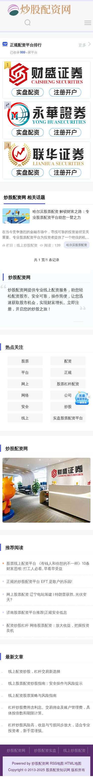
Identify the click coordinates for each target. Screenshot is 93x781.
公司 (68, 395)
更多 (82, 45)
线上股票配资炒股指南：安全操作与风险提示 (45, 683)
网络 (25, 395)
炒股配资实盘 (45, 750)
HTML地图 (73, 763)
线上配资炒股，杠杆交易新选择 (34, 671)
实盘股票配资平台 (68, 417)
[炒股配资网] (39, 9)
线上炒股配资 (74, 750)
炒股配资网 (16, 750)
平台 (25, 372)
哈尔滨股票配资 (76, 244)
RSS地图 (57, 763)
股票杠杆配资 (68, 383)
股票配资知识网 (58, 769)
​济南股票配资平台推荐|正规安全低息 (36, 612)
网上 (25, 383)
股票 (25, 360)
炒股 (68, 406)
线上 (25, 417)
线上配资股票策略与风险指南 (32, 695)
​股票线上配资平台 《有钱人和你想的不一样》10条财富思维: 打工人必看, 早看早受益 (48, 566)
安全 (25, 406)
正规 (68, 372)
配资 (68, 360)
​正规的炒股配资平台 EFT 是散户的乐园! (39, 581)
